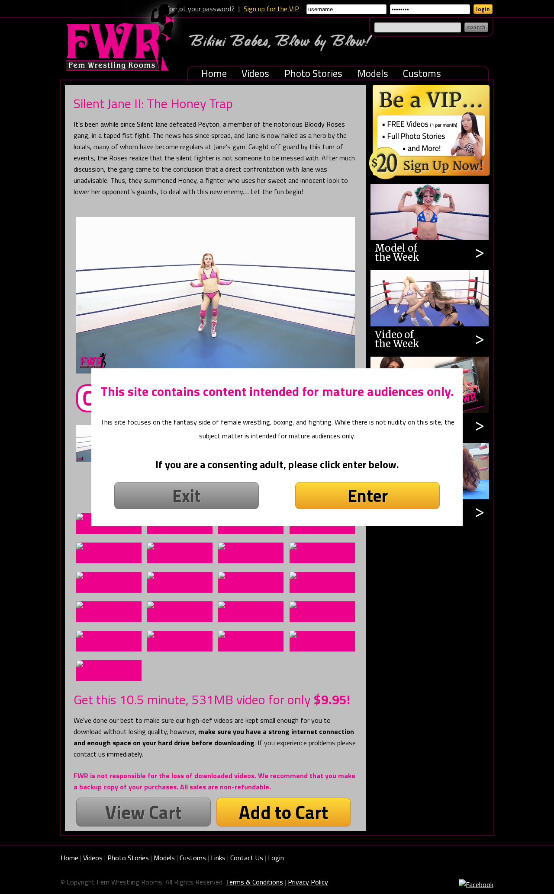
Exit (186, 495)
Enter (368, 495)
